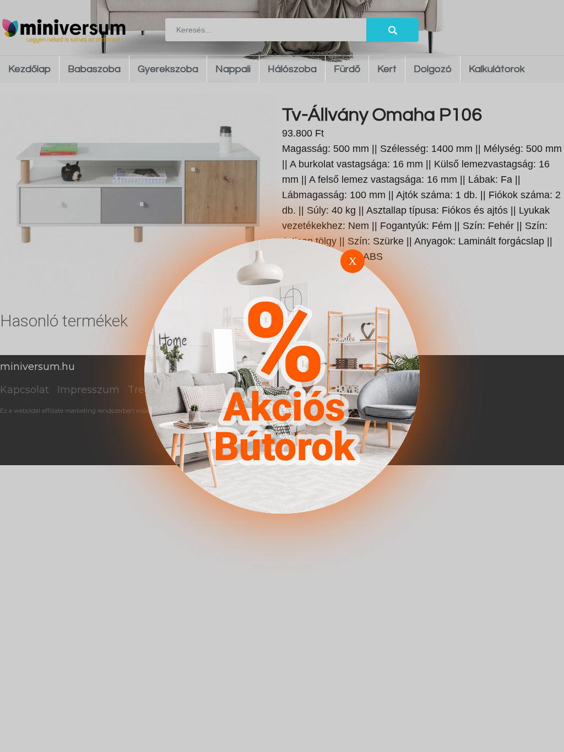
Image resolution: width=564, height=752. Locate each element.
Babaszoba (94, 69)
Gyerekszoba (168, 69)
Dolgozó (433, 69)
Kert (387, 69)
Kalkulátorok (497, 69)
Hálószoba (292, 69)
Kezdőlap (29, 69)
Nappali (233, 69)
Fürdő (347, 69)
